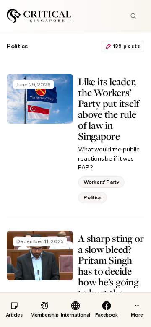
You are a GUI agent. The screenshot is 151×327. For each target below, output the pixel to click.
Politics (92, 197)
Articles (14, 315)
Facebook (106, 315)
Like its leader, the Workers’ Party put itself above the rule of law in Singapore (108, 109)
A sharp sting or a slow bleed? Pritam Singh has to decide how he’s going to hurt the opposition (111, 271)
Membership (44, 315)
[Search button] (133, 16)
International (75, 315)
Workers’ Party (101, 182)
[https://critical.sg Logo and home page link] (39, 16)
